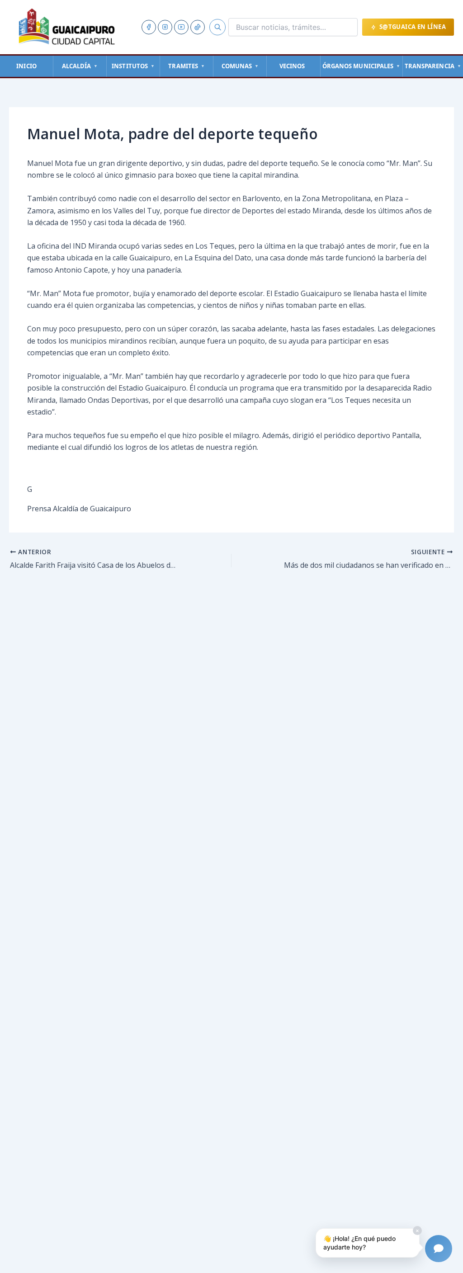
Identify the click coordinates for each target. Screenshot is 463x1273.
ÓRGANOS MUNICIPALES (361, 66)
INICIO (26, 66)
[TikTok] (197, 27)
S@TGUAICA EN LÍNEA (412, 27)
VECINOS (292, 66)
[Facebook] (149, 27)
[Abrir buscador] (217, 27)
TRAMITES (186, 66)
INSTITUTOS (133, 66)
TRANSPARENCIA (433, 66)
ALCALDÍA (80, 66)
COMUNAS (240, 66)
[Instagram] (165, 27)
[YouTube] (181, 27)
